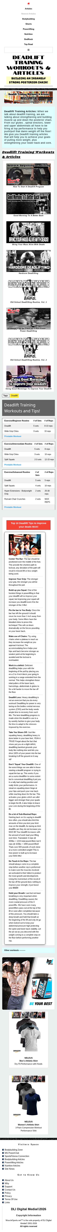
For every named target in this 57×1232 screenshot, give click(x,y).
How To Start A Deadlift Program (28, 187)
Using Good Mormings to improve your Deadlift (28, 389)
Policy (8, 1193)
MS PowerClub (12, 1153)
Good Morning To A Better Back (28, 216)
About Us (9, 1180)
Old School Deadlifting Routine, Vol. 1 (28, 302)
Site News (9, 1169)
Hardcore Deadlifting (28, 273)
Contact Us (10, 1190)
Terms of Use (11, 1199)
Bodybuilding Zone (14, 1150)
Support (8, 1186)
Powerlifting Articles (14, 1162)
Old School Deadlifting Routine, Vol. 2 (28, 360)
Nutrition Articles (12, 1166)
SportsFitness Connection (17, 1156)
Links (7, 1202)
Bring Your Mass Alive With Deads (28, 244)
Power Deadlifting (28, 331)
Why (7, 1183)
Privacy (8, 1196)
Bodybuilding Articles (15, 1159)
